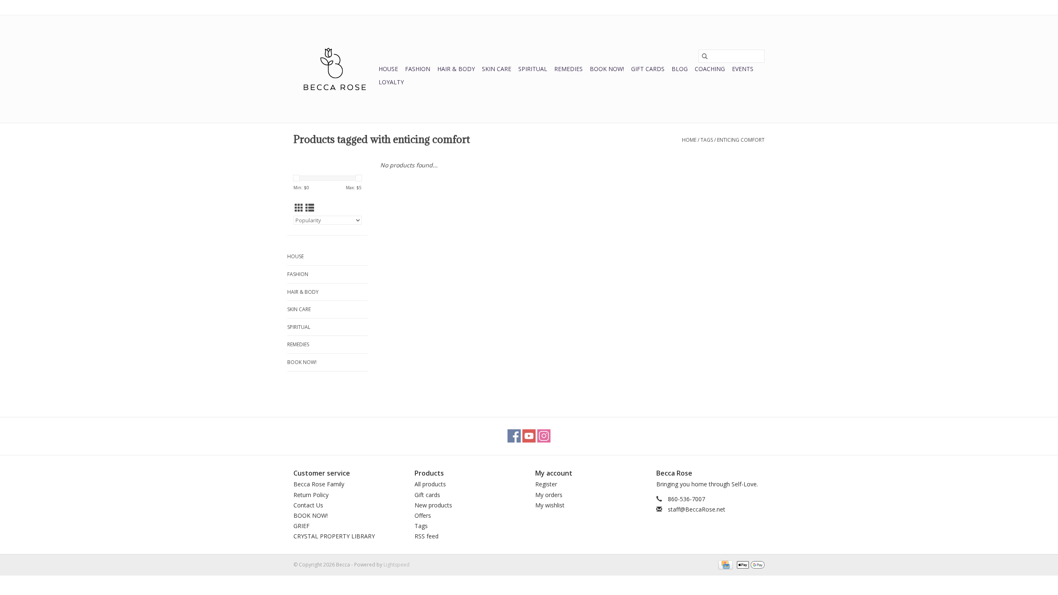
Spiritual (532, 69)
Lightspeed (397, 564)
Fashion (417, 69)
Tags (707, 139)
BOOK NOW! (607, 69)
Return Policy (311, 495)
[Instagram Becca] (543, 436)
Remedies (568, 69)
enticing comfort (741, 139)
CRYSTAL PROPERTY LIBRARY (334, 536)
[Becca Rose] (334, 69)
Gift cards (648, 69)
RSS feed (426, 536)
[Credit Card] (724, 564)
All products (430, 484)
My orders (548, 495)
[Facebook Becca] (514, 436)
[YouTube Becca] (529, 436)
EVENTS (742, 69)
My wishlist (550, 505)
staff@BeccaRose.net (696, 509)
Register (546, 484)
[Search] (704, 56)
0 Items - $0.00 (678, 7)
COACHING (710, 69)
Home (689, 139)
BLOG (680, 69)
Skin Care (496, 69)
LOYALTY (391, 82)
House (388, 69)
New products (433, 505)
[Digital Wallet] (749, 564)
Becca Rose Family (318, 484)
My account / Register (739, 7)
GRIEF (301, 526)
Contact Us (308, 505)
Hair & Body (456, 69)
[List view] (309, 208)
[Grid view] (299, 208)
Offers (423, 515)
